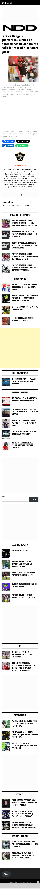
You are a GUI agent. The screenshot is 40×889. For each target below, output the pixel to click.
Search (4, 496)
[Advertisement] (20, 348)
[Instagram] (18, 195)
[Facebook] (21, 195)
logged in (14, 205)
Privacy (6, 874)
